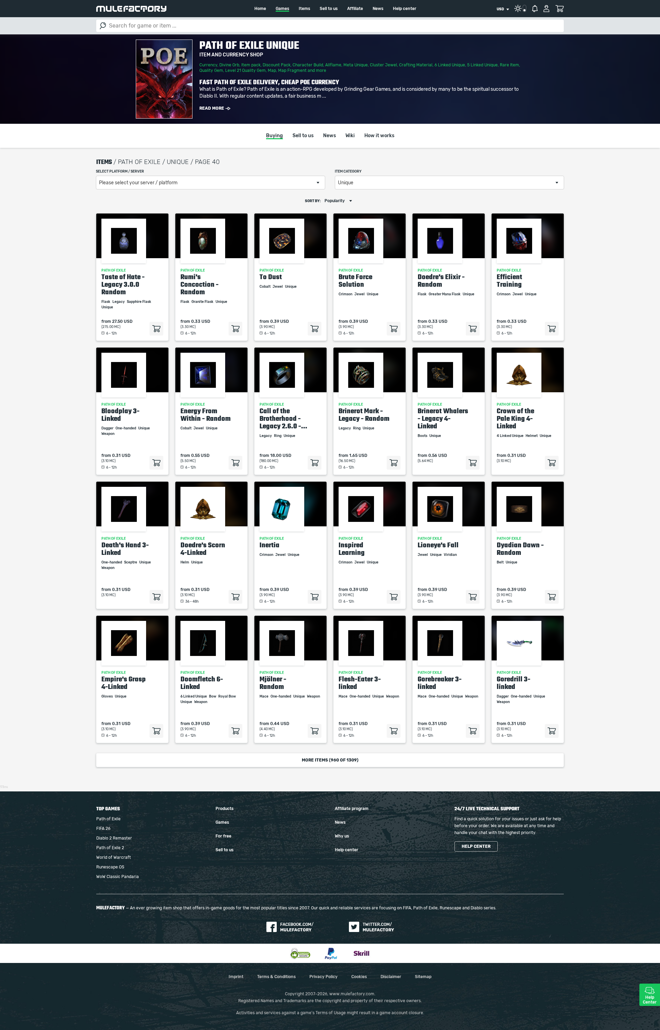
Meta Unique (355, 65)
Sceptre (131, 562)
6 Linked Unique (449, 65)
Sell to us (329, 9)
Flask (106, 302)
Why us (342, 836)
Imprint (236, 977)
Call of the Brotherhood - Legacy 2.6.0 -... (283, 418)
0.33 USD (200, 321)
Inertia (269, 545)
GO (102, 25)
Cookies (359, 977)
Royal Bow (227, 696)
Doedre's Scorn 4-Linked (202, 548)
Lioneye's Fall (438, 545)
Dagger (107, 428)
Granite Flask (202, 302)
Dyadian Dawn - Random (520, 548)
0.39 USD (279, 321)
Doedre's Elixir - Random (441, 280)
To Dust (271, 277)
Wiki (350, 135)
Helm (185, 562)
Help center (404, 9)
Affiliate (355, 9)
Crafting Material (415, 65)
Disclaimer (391, 977)
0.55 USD (200, 455)
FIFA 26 (103, 828)
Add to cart (156, 329)
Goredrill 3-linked (513, 682)
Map (272, 70)
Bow (213, 696)
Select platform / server (120, 171)
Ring (278, 436)
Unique (107, 307)
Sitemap (423, 977)
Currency (208, 65)
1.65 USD (358, 455)
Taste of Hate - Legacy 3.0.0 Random (123, 284)
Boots (423, 436)
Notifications (535, 8)
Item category (348, 171)
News (378, 9)
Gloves (107, 696)
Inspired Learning (352, 548)
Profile (546, 8)
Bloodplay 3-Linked (120, 414)
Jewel (278, 286)
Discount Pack (276, 65)
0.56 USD (437, 455)
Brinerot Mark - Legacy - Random (364, 414)
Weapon (108, 434)
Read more (211, 108)
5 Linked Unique (482, 65)
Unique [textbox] (345, 182)
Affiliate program (351, 809)
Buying (274, 135)
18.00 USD (280, 455)
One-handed (126, 428)
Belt (500, 562)
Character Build (308, 65)
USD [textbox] (500, 9)
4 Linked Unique (510, 436)
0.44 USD (279, 724)
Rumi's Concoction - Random (199, 284)
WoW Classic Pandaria (117, 877)
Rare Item (509, 65)
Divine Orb (229, 65)
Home (260, 9)
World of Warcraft (113, 857)
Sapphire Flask (139, 302)
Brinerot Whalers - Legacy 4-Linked (443, 418)
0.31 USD (121, 455)
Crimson (346, 294)
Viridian (451, 555)
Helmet (532, 436)
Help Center (650, 999)
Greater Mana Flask (445, 294)
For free (223, 836)
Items (304, 9)
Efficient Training (509, 280)
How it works (379, 135)
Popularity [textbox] (334, 201)
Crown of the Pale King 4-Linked (515, 418)
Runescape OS (110, 867)
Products (224, 809)
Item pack (251, 65)
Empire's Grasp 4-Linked (123, 682)
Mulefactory (131, 9)
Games (282, 9)
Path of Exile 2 (110, 848)
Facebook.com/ (297, 927)
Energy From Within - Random (205, 414)
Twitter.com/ (378, 927)
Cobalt (265, 286)
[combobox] (503, 9)
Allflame (333, 65)
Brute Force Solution (355, 280)
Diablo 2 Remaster (114, 838)
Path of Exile (108, 819)
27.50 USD (122, 321)
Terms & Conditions (276, 977)
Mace (264, 696)
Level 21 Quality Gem (245, 70)
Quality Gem (211, 70)
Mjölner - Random (273, 682)
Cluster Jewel (383, 65)
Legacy (118, 302)
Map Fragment (292, 70)
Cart (559, 8)
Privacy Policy (323, 977)
